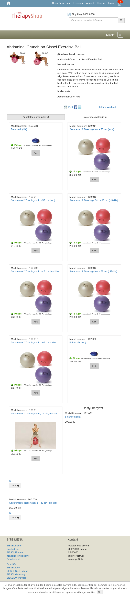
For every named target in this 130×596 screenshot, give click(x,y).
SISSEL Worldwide (16, 577)
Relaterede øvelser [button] (94, 117)
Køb (14, 485)
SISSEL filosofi (14, 545)
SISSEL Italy (13, 567)
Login (111, 3)
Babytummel (13, 559)
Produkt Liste (14, 581)
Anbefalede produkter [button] (36, 117)
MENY (110, 34)
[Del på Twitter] (79, 107)
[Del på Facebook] (76, 107)
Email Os (11, 564)
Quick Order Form (61, 3)
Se (10, 481)
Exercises (78, 3)
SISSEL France (15, 552)
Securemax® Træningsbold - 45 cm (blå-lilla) (33, 502)
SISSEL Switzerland (17, 571)
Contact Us (12, 549)
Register (101, 3)
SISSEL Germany (16, 574)
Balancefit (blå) (73, 416)
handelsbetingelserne (18, 555)
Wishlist (90, 3)
